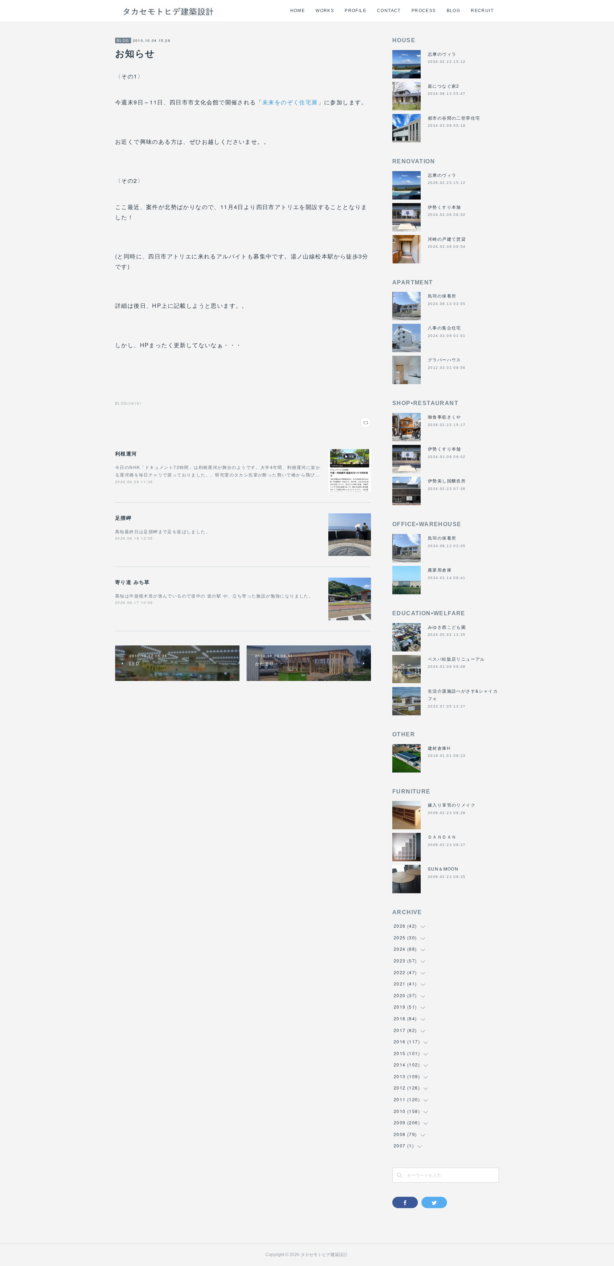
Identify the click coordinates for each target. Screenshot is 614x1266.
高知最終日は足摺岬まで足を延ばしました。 (162, 531)
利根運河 (126, 453)
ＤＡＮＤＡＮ (442, 837)
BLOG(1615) (128, 403)
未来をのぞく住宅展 (290, 102)
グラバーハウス (444, 359)
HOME (297, 10)
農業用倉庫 (440, 570)
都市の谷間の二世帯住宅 (454, 118)
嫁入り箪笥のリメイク (451, 805)
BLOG (453, 10)
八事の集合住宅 (444, 327)
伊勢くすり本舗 (444, 207)
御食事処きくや (444, 417)
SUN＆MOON (443, 869)
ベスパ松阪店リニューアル (456, 659)
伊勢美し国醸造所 (447, 481)
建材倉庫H (439, 748)
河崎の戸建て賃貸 (447, 239)
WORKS (325, 10)
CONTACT (389, 10)
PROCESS (423, 10)
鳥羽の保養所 (442, 296)
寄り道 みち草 (132, 581)
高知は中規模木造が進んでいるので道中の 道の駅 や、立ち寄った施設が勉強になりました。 (214, 596)
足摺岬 (123, 517)
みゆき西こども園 (447, 627)
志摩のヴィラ (442, 54)
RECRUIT (482, 10)
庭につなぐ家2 (443, 86)
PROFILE (355, 10)
